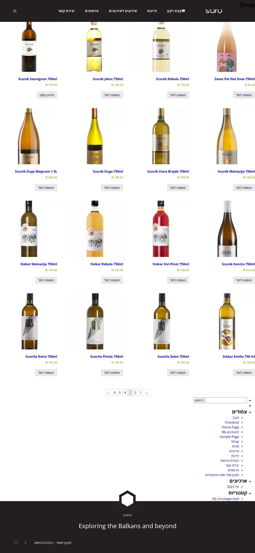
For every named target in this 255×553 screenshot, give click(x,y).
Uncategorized (228, 499)
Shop (235, 441)
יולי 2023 (233, 487)
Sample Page (229, 436)
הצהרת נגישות (230, 460)
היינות (152, 11)
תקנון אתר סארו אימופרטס (222, 475)
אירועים (234, 451)
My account (230, 432)
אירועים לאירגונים (123, 11)
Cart (236, 417)
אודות (235, 446)
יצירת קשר (66, 11)
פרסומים (92, 11)
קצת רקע (174, 11)
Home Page (230, 427)
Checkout (232, 422)
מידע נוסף (47, 95)
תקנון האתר (63, 542)
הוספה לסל (244, 95)
